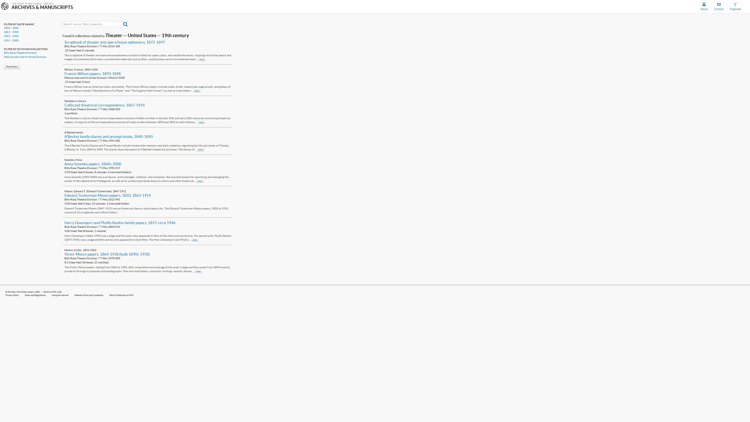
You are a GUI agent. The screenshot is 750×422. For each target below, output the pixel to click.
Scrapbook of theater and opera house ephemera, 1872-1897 (114, 42)
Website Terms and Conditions (88, 295)
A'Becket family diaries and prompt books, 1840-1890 (108, 136)
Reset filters (12, 66)
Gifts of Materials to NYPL (121, 295)
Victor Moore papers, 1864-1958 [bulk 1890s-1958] (107, 254)
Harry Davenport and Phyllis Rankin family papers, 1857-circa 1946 (119, 223)
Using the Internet (60, 295)
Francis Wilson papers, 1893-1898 (92, 74)
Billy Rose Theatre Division (20, 52)
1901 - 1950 (11, 36)
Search (125, 24)
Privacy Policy (12, 295)
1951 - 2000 (11, 40)
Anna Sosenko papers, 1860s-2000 (92, 164)
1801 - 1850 (11, 28)
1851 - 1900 (11, 32)
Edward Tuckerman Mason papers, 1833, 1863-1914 (107, 195)
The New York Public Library (21, 292)
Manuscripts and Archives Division (25, 56)
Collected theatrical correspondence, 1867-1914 (104, 105)
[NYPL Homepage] (5, 6)
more (201, 59)
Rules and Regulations (35, 295)
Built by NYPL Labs (53, 292)
